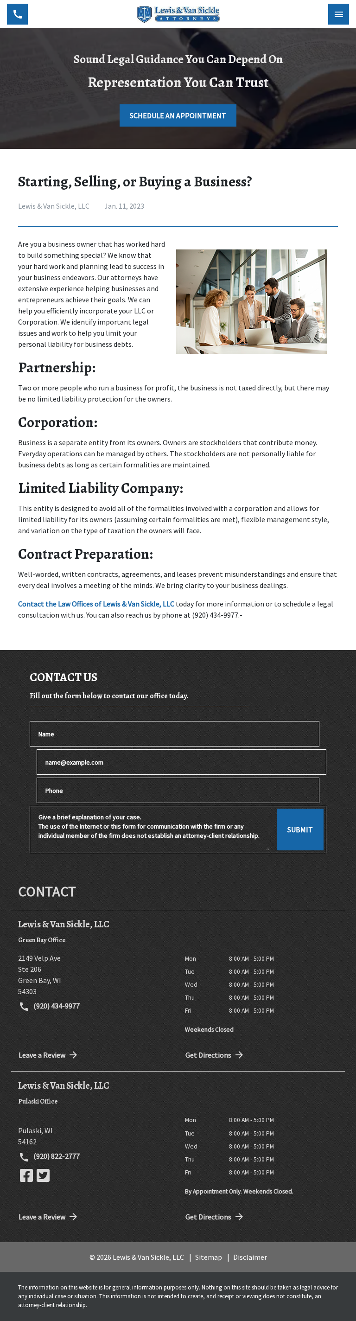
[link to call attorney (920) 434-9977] (17, 14)
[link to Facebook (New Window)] (26, 1175)
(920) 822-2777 (56, 1156)
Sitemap (208, 1257)
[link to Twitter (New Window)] (43, 1175)
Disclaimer (250, 1257)
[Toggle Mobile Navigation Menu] (338, 14)
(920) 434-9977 (56, 1005)
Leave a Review (42, 1054)
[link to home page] (178, 14)
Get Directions (208, 1054)
